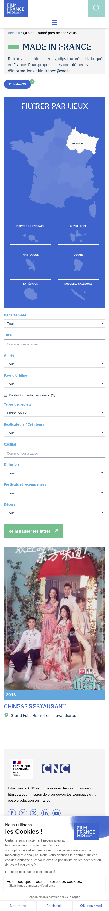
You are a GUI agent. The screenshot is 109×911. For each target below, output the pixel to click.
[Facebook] (12, 813)
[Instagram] (23, 813)
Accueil (14, 32)
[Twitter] (34, 813)
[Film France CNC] (16, 8)
